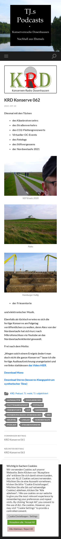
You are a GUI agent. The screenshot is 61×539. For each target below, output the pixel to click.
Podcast (19, 393)
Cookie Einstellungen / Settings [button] (22, 516)
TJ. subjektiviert (40, 393)
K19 (28, 410)
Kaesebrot (41, 410)
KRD (12, 393)
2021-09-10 (10, 106)
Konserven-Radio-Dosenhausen (24, 415)
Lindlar (25, 420)
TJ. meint (28, 393)
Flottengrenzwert (17, 405)
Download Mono (13, 372)
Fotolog (38, 405)
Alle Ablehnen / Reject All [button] (21, 529)
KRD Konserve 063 (14, 451)
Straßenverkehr (31, 424)
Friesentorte (14, 410)
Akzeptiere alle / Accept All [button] (21, 522)
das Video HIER (37, 365)
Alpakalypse (13, 400)
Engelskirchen (33, 400)
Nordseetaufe (42, 420)
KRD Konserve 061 (15, 438)
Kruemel (11, 420)
